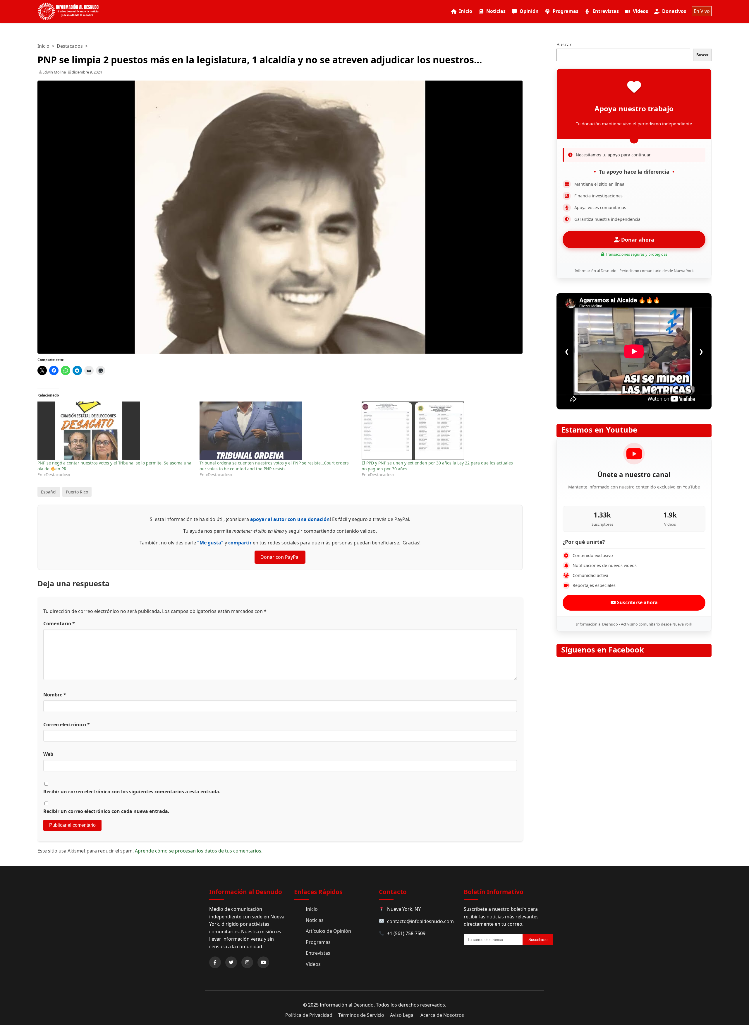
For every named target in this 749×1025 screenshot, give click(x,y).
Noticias (496, 11)
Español (48, 492)
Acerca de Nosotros (442, 1015)
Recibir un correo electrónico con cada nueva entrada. (106, 811)
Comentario (59, 623)
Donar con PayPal (280, 557)
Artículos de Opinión (328, 931)
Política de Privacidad (308, 1015)
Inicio (465, 11)
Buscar (564, 44)
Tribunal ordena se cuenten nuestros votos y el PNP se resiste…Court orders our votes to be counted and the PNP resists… (274, 466)
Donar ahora (637, 239)
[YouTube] (263, 962)
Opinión (529, 11)
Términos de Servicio (361, 1015)
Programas (565, 11)
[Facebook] (215, 962)
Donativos (674, 11)
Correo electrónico (66, 724)
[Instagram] (247, 962)
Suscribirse (537, 939)
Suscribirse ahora (637, 602)
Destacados (70, 46)
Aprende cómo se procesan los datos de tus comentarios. (198, 851)
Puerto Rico (77, 492)
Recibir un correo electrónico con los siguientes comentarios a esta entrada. (132, 791)
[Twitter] (231, 962)
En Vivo (702, 11)
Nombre (54, 694)
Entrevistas (605, 11)
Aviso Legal (402, 1015)
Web (48, 754)
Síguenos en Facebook (602, 650)
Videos (640, 11)
